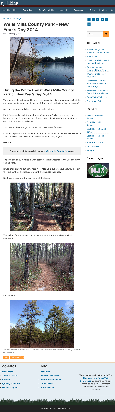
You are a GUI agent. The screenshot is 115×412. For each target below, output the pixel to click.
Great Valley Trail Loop (97, 97)
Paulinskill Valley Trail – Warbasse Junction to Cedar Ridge (97, 84)
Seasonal (63, 10)
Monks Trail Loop (94, 56)
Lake (6, 357)
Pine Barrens (17, 357)
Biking (92, 10)
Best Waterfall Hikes (47, 10)
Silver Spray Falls (94, 101)
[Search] (106, 34)
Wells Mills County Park (57, 151)
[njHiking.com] (9, 3)
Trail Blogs (16, 18)
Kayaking (103, 10)
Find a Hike (27, 10)
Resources (78, 10)
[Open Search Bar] (112, 10)
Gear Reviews (93, 146)
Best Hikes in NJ (8, 10)
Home (6, 18)
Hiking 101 (91, 150)
